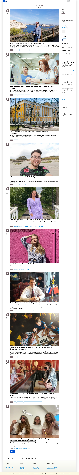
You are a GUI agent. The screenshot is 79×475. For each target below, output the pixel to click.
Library (63, 100)
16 (28, 458)
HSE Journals (48, 466)
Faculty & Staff (8, 466)
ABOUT (7, 463)
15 (26, 458)
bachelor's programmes (40, 226)
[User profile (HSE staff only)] (73, 1)
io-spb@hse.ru (66, 52)
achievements (16, 140)
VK (63, 39)
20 (34, 458)
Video (48, 469)
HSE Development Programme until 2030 (67, 20)
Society (63, 16)
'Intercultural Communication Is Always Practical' (25, 303)
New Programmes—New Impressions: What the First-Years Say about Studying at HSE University (31, 348)
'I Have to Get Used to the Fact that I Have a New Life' (27, 43)
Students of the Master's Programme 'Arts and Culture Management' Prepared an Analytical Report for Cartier (31, 440)
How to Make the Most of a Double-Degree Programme (27, 264)
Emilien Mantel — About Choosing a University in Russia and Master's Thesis (32, 394)
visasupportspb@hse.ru (65, 86)
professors (15, 310)
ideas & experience (16, 184)
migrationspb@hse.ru (66, 85)
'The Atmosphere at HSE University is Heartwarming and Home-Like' (31, 220)
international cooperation (20, 269)
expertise (19, 310)
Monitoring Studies (35, 467)
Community (63, 17)
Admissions (63, 12)
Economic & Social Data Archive (51, 468)
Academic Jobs (35, 469)
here (39, 473)
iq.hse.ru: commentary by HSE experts (52, 467)
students (21, 184)
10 (19, 458)
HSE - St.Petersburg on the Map (10, 467)
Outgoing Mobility (22, 469)
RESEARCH (35, 463)
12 (22, 458)
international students (26, 226)
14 (25, 458)
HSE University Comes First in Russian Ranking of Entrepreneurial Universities (30, 132)
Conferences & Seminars (36, 468)
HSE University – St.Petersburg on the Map (67, 97)
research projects (25, 184)
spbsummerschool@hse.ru (71, 70)
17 (29, 458)
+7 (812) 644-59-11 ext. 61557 (68, 94)
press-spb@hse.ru (66, 93)
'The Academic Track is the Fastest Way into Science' (26, 177)
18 (31, 458)
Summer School (22, 466)
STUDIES (21, 463)
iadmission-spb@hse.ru (67, 58)
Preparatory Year (22, 467)
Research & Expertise (65, 15)
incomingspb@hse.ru (65, 78)
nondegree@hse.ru (64, 70)
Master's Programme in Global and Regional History (36, 402)
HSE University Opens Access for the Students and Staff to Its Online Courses (32, 87)
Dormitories (63, 99)
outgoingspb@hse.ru (71, 78)
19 (32, 458)
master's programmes (32, 184)
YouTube (64, 40)
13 (23, 458)
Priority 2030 (63, 21)
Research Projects (35, 466)
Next (12, 451)
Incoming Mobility (22, 468)
